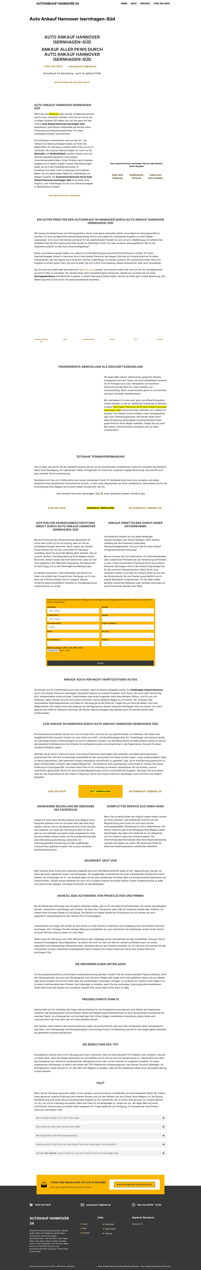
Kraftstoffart (52, 615)
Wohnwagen (88, 339)
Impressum (109, 1224)
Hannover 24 (137, 1224)
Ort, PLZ (105, 631)
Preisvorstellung (109, 623)
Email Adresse (53, 640)
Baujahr (105, 615)
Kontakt (145, 3)
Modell (105, 607)
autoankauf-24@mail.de (82, 66)
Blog (134, 3)
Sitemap (108, 1233)
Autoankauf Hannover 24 (57, 3)
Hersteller (51, 607)
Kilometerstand (54, 623)
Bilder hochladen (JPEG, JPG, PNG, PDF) (65, 648)
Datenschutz (110, 1229)
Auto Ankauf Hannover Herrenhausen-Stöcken (118, 1266)
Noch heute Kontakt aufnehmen (64, 195)
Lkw (65, 339)
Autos (159, 339)
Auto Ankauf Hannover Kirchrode (155, 1266)
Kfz (136, 339)
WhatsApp (88, 269)
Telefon (106, 640)
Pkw (112, 339)
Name (49, 631)
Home (124, 3)
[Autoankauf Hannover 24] (32, 3)
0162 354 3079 (162, 3)
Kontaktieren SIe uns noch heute (72, 82)
